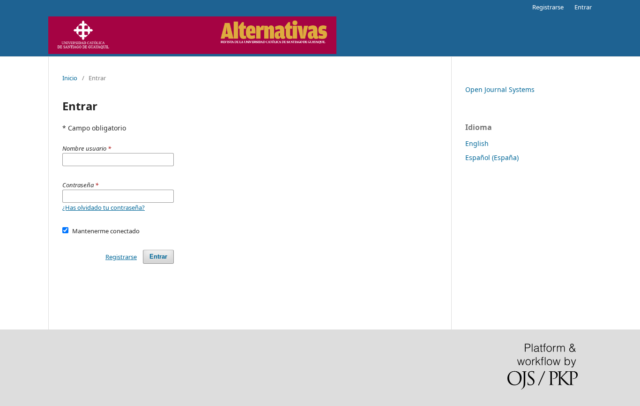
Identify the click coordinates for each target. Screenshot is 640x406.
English (477, 143)
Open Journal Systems (500, 89)
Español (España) (492, 157)
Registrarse (548, 7)
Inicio (69, 78)
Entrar (583, 7)
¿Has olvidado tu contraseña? (103, 207)
